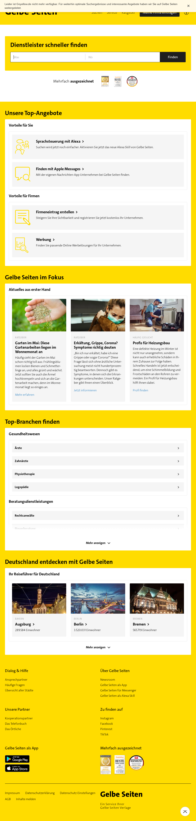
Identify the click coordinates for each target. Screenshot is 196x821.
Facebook (106, 724)
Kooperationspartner (19, 718)
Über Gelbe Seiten (115, 670)
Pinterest (106, 729)
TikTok (104, 734)
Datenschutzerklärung (40, 793)
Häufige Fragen (15, 685)
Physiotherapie (97, 474)
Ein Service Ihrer (115, 806)
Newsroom (107, 680)
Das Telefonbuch (16, 724)
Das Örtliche (13, 729)
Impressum (12, 793)
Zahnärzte (97, 461)
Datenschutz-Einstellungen (77, 793)
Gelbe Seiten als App (113, 685)
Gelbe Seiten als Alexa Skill (117, 696)
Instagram (107, 718)
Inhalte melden (26, 799)
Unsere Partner (17, 709)
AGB (8, 799)
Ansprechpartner (16, 680)
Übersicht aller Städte (19, 690)
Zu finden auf (111, 709)
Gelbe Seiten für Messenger (118, 690)
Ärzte (97, 448)
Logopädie (97, 487)
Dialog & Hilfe (16, 670)
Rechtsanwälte (97, 515)
